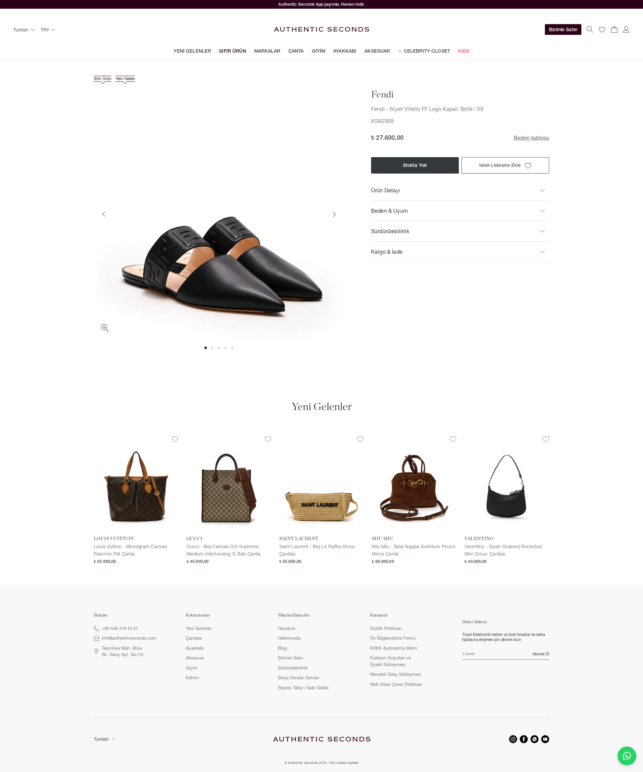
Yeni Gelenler (198, 628)
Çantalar (194, 638)
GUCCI (195, 538)
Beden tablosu (531, 137)
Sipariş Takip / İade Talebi (303, 687)
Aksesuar (195, 657)
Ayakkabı (195, 648)
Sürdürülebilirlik (293, 667)
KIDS (464, 51)
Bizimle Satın (563, 29)
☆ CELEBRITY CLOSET (424, 51)
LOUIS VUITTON (114, 538)
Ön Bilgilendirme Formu (393, 638)
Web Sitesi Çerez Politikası (396, 684)
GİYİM (319, 51)
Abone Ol (540, 653)
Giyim (191, 667)
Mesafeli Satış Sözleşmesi (395, 674)
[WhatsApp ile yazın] (627, 756)
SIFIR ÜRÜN (232, 51)
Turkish (101, 739)
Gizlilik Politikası (386, 628)
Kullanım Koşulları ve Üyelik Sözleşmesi (390, 661)
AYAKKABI (344, 51)
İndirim (192, 677)
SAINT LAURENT (299, 538)
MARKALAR (267, 51)
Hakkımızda (289, 638)
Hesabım (286, 628)
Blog (282, 648)
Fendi (382, 95)
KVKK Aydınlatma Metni (393, 648)
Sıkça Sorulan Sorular (298, 677)
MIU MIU (382, 538)
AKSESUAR (377, 51)
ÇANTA (296, 51)
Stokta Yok (415, 166)
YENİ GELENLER (192, 51)
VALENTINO (479, 538)
